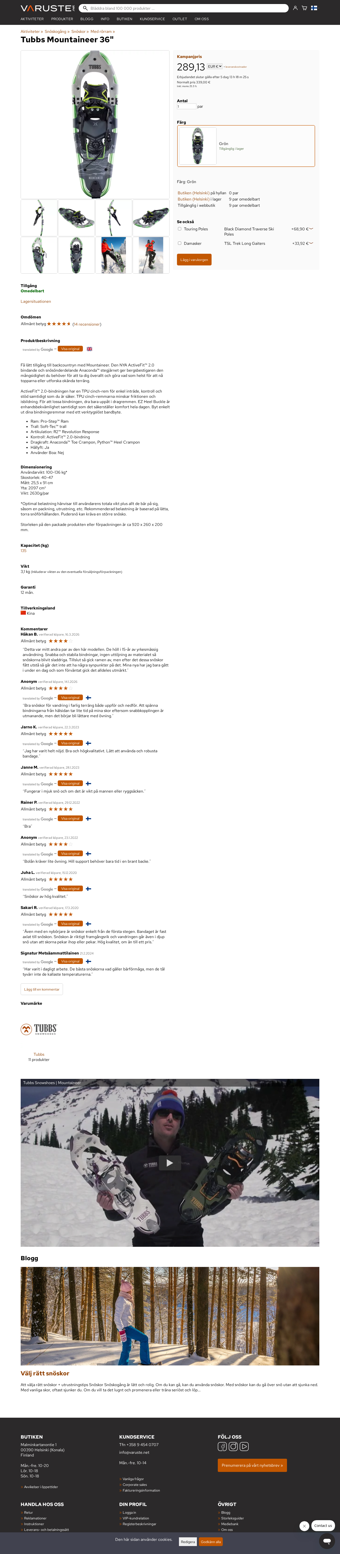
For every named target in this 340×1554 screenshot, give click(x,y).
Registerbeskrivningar (139, 1523)
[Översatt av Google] (38, 349)
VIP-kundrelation (136, 1518)
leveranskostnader (236, 66)
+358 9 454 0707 (142, 1444)
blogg (86, 19)
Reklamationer (35, 1518)
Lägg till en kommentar (41, 989)
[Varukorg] (304, 8)
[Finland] (315, 8)
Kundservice (152, 19)
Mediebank (229, 1523)
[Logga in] (295, 8)
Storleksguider (232, 1518)
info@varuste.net (134, 1452)
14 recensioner (87, 324)
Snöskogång (57, 31)
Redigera (188, 1541)
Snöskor (80, 31)
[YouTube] (244, 1447)
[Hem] (47, 8)
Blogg (225, 1512)
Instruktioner (34, 1523)
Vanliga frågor (133, 1478)
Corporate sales (135, 1484)
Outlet (179, 19)
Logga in (129, 1512)
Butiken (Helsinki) (194, 193)
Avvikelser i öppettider (41, 1486)
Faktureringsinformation (141, 1490)
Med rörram (103, 31)
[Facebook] (222, 1447)
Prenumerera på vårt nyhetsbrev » (252, 1465)
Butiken (124, 19)
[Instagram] (233, 1447)
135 (23, 550)
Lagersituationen (36, 301)
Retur (28, 1512)
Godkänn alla (211, 1541)
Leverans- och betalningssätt (46, 1529)
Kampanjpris (189, 56)
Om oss (202, 19)
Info (105, 19)
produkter (62, 19)
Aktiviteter (32, 19)
